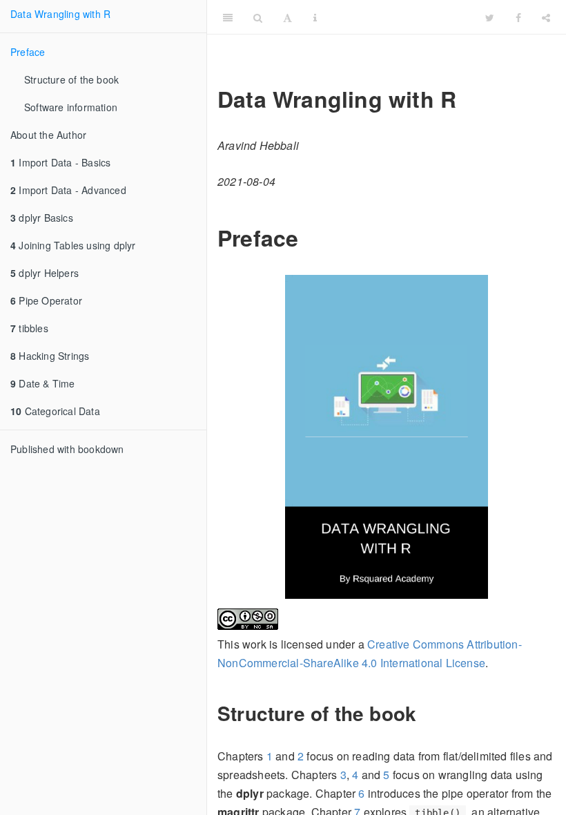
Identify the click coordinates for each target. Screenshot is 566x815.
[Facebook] (518, 17)
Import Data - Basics (60, 162)
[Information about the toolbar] (315, 17)
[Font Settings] (287, 17)
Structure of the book (71, 79)
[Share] (545, 17)
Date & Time (42, 383)
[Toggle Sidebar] (228, 17)
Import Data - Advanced (68, 190)
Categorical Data (55, 411)
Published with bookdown (67, 449)
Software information (70, 107)
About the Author (48, 135)
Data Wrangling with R (60, 14)
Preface (27, 52)
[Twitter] (490, 17)
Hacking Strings (49, 356)
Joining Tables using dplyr (73, 245)
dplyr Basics (41, 217)
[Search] (258, 17)
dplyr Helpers (44, 273)
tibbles (29, 328)
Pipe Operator (46, 300)
